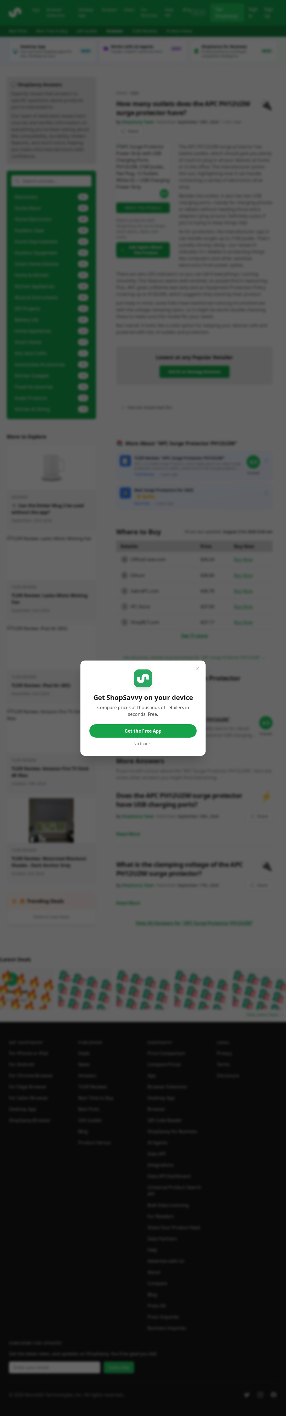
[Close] (197, 668)
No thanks (143, 743)
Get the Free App (143, 731)
